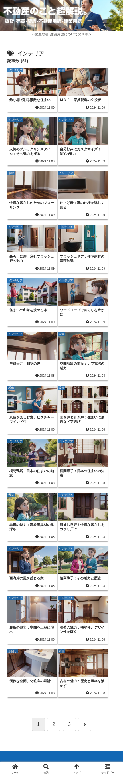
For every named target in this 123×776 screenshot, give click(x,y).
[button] (111, 707)
